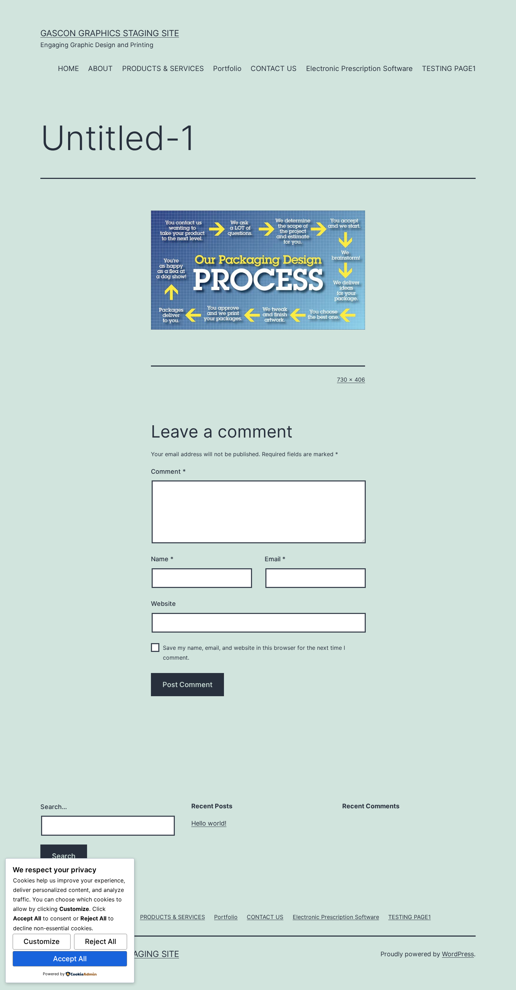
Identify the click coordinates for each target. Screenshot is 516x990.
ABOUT (100, 68)
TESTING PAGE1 (449, 68)
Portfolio (227, 68)
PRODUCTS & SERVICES (163, 68)
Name (162, 559)
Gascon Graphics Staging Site (109, 33)
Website (163, 603)
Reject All (100, 941)
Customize (42, 941)
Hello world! (208, 823)
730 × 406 (351, 379)
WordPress (458, 954)
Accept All (70, 959)
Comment (168, 471)
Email (275, 559)
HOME (68, 68)
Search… (53, 806)
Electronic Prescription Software (359, 68)
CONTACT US (274, 68)
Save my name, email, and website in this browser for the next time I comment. (254, 652)
